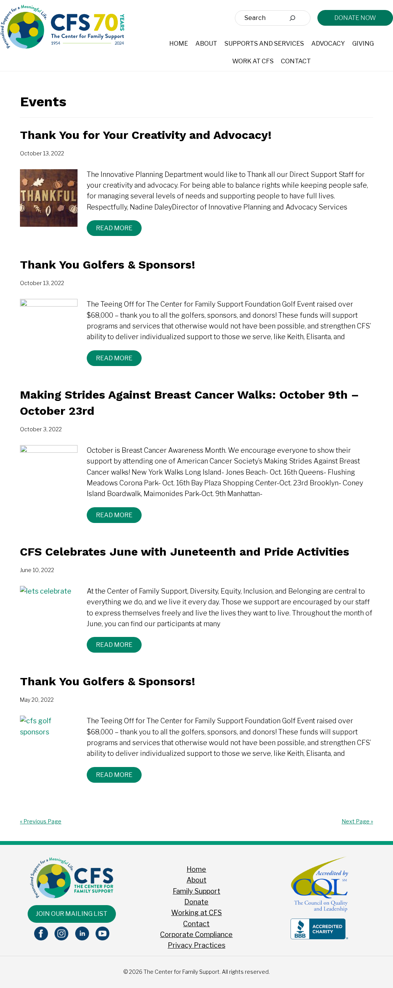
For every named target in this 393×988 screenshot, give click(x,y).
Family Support (196, 891)
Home (196, 869)
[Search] (292, 18)
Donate (196, 902)
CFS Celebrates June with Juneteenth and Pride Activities (184, 551)
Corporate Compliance (196, 934)
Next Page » (357, 821)
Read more (114, 228)
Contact (196, 924)
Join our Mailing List (71, 913)
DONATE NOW (355, 17)
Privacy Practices (196, 945)
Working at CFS (196, 913)
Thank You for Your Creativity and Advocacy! (146, 135)
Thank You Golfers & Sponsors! (107, 264)
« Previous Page (40, 821)
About (196, 880)
